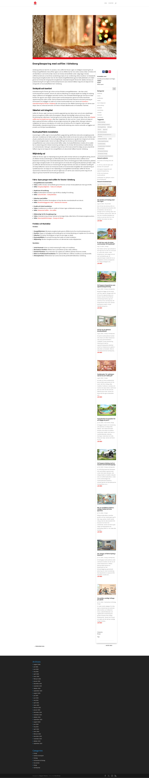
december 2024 (38, 712)
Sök (114, 89)
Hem (105, 3)
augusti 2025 (37, 693)
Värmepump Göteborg (103, 151)
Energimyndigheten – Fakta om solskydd (50, 187)
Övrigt (106, 378)
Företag (36, 758)
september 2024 (38, 719)
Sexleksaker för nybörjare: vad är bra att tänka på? (105, 375)
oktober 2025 (37, 688)
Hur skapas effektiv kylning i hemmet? (106, 554)
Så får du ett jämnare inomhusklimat (104, 330)
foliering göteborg (102, 127)
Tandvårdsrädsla (101, 143)
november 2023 (38, 738)
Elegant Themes (43, 776)
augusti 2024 (37, 722)
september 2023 (38, 743)
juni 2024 (36, 724)
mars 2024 (36, 731)
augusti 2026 (37, 664)
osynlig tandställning (102, 138)
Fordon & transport (39, 755)
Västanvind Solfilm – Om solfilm (47, 210)
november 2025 (38, 686)
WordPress (57, 776)
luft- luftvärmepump (102, 132)
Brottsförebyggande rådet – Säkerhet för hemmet (52, 202)
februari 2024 (37, 734)
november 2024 (38, 714)
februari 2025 (37, 707)
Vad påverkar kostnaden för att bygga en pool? (106, 419)
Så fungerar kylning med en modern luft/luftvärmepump (106, 463)
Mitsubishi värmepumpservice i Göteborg (104, 135)
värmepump (111, 289)
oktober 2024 (37, 717)
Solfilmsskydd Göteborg (103, 141)
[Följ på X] (106, 71)
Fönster (99, 129)
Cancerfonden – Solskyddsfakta (47, 194)
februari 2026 (37, 679)
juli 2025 (36, 695)
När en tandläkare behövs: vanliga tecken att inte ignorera (105, 509)
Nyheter (110, 3)
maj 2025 (36, 700)
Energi (106, 246)
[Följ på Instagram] (109, 71)
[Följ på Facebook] (103, 71)
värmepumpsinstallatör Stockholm (105, 156)
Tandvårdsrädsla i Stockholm (104, 146)
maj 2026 (36, 671)
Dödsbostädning (101, 122)
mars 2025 (36, 705)
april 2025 (36, 702)
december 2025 (38, 683)
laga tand (105, 129)
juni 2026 (36, 669)
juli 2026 (36, 667)
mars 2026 (36, 676)
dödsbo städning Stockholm (104, 124)
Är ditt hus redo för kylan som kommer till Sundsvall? (106, 243)
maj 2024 (36, 726)
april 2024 (36, 729)
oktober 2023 (37, 741)
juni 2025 (36, 698)
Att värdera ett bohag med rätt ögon (105, 200)
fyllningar (110, 127)
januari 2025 (37, 710)
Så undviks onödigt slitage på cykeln (105, 599)
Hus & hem (108, 203)
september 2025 (38, 691)
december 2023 (38, 736)
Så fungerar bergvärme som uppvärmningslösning (106, 285)
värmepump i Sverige (102, 153)
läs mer (99, 220)
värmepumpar (101, 148)
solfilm (110, 138)
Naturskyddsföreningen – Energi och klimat (50, 218)
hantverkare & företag (110, 602)
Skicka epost (100, 84)
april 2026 (36, 674)
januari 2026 (37, 681)
